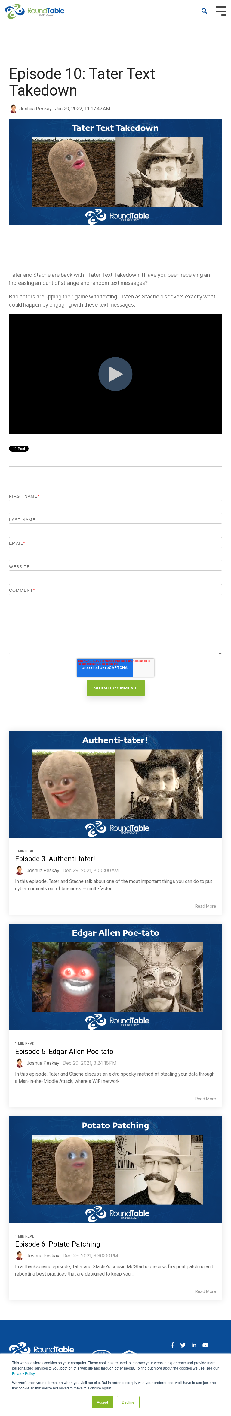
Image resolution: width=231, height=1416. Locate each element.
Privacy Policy (23, 1373)
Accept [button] (102, 1402)
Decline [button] (128, 1402)
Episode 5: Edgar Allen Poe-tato (64, 1052)
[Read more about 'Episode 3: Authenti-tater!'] (115, 784)
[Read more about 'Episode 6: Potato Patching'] (115, 1169)
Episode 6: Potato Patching (57, 1244)
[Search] (204, 11)
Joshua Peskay (35, 109)
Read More (205, 906)
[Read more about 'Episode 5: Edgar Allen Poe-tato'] (115, 977)
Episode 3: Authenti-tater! (55, 859)
